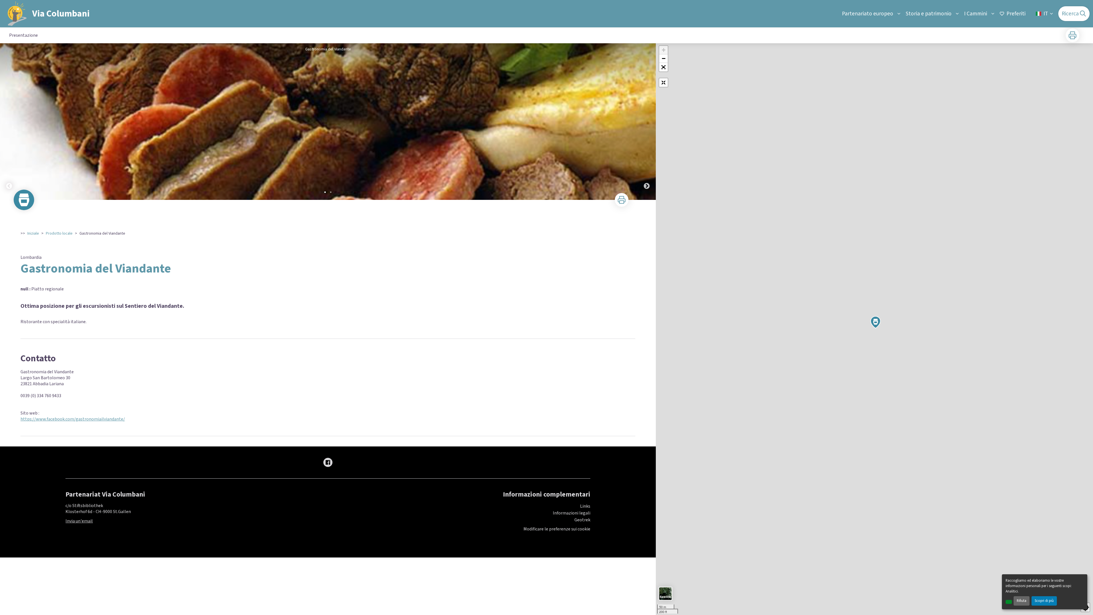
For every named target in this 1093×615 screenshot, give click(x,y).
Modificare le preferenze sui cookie (556, 529)
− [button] (663, 58)
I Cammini (975, 14)
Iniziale (33, 233)
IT (1045, 14)
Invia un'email (79, 521)
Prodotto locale (59, 233)
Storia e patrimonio (929, 14)
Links (585, 506)
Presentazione (23, 35)
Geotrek (582, 520)
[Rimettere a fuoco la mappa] (663, 82)
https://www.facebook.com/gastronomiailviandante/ (72, 419)
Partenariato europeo (867, 14)
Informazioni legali (571, 513)
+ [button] (663, 50)
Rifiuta (1021, 600)
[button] (663, 67)
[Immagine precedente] (9, 121)
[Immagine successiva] (647, 121)
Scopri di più (1044, 600)
